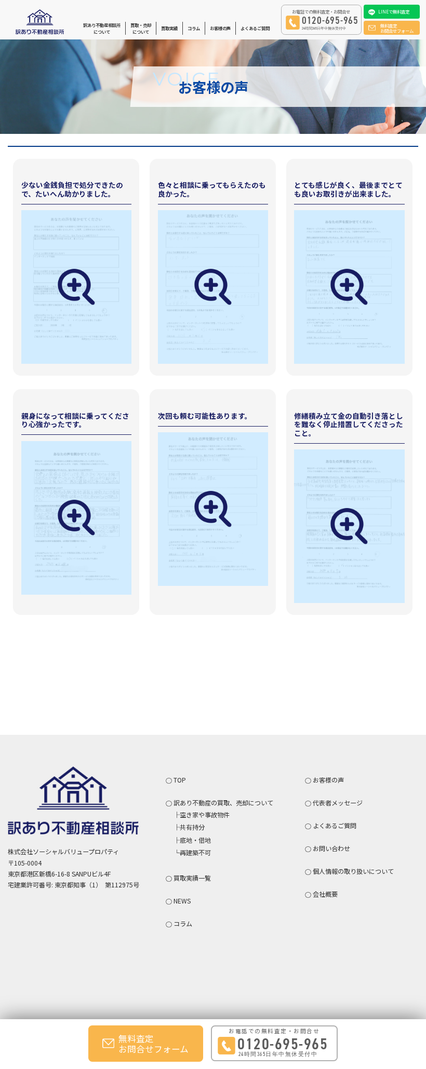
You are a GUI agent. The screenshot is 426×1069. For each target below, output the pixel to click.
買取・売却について (140, 28)
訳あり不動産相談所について (102, 28)
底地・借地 (195, 839)
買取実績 (169, 28)
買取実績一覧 (192, 877)
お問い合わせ (331, 848)
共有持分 (192, 827)
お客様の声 (220, 28)
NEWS (182, 900)
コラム (194, 28)
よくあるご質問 (255, 28)
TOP (180, 779)
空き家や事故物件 (205, 814)
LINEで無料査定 (393, 11)
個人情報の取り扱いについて (353, 871)
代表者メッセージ (338, 802)
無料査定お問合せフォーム (397, 28)
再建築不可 (195, 852)
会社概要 (325, 893)
